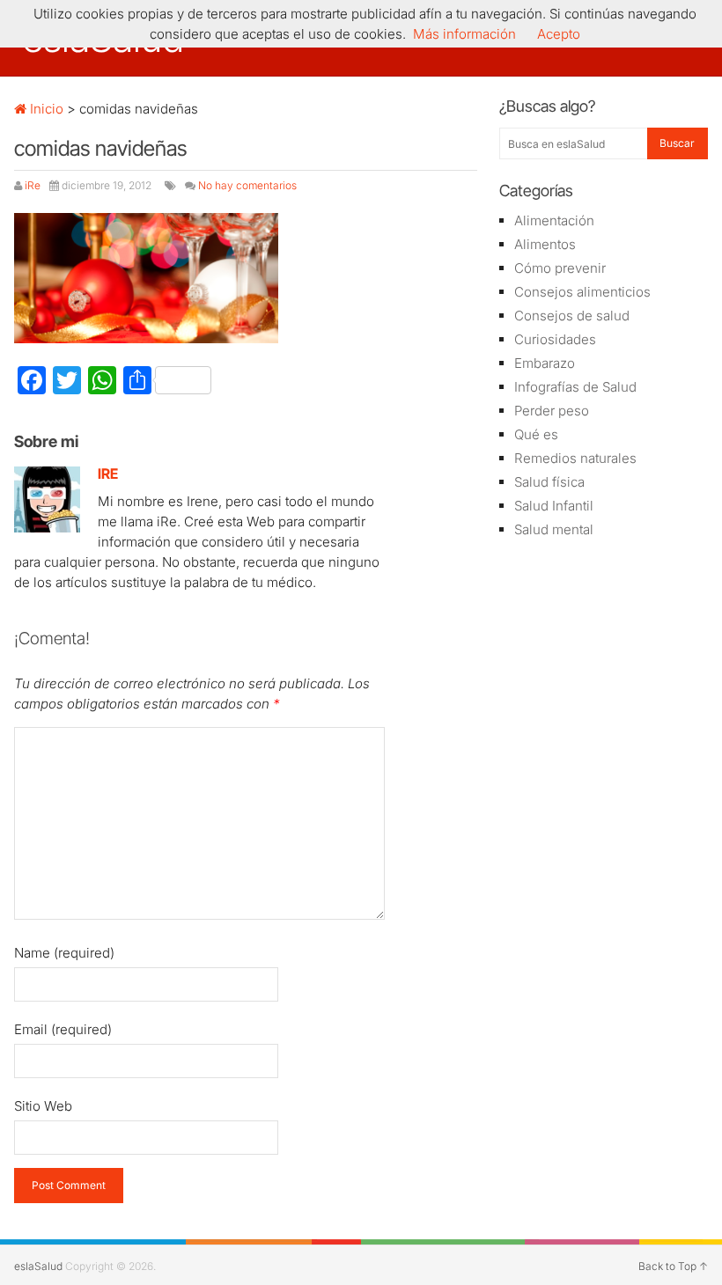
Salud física (549, 482)
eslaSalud (38, 1266)
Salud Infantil (553, 505)
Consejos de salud (572, 315)
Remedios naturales (575, 458)
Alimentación (554, 220)
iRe (33, 185)
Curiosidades (555, 339)
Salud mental (553, 529)
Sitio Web (43, 1106)
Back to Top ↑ (673, 1266)
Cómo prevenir (560, 268)
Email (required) (63, 1029)
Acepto (558, 34)
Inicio (44, 108)
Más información (464, 34)
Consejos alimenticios (582, 291)
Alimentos (545, 244)
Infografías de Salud (575, 386)
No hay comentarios (247, 185)
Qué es (536, 434)
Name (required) (64, 952)
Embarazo (544, 363)
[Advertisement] (603, 657)
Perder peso (551, 410)
